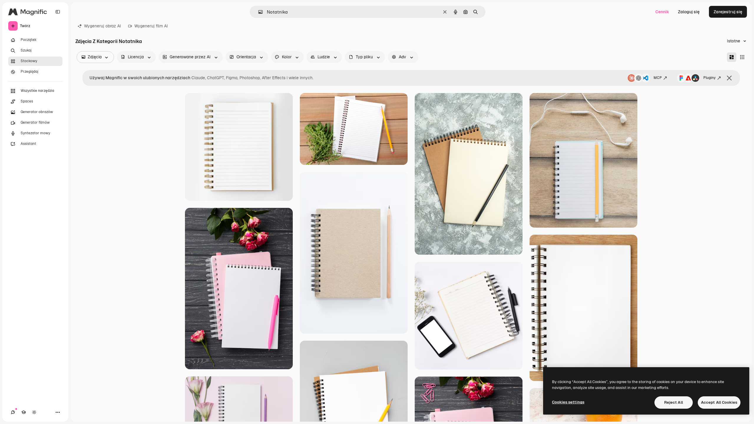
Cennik (662, 11)
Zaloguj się (689, 11)
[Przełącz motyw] (34, 412)
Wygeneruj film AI (151, 26)
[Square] (742, 57)
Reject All (673, 402)
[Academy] (23, 412)
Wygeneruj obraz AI (102, 26)
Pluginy (709, 77)
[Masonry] (731, 57)
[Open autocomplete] (258, 12)
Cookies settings (568, 402)
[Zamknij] (729, 78)
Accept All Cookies (719, 402)
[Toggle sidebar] (57, 11)
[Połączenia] (13, 412)
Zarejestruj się (728, 11)
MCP (658, 77)
